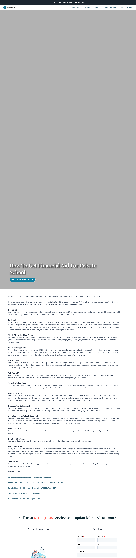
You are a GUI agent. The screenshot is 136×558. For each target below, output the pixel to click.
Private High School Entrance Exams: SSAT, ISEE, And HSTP (32, 488)
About (129, 7)
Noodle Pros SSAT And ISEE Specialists (24, 499)
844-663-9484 (60, 2)
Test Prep (75, 7)
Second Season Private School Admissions (25, 493)
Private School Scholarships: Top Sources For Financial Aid (32, 477)
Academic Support (91, 7)
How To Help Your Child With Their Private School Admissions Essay (35, 482)
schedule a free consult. (75, 2)
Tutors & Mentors (110, 7)
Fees (121, 7)
